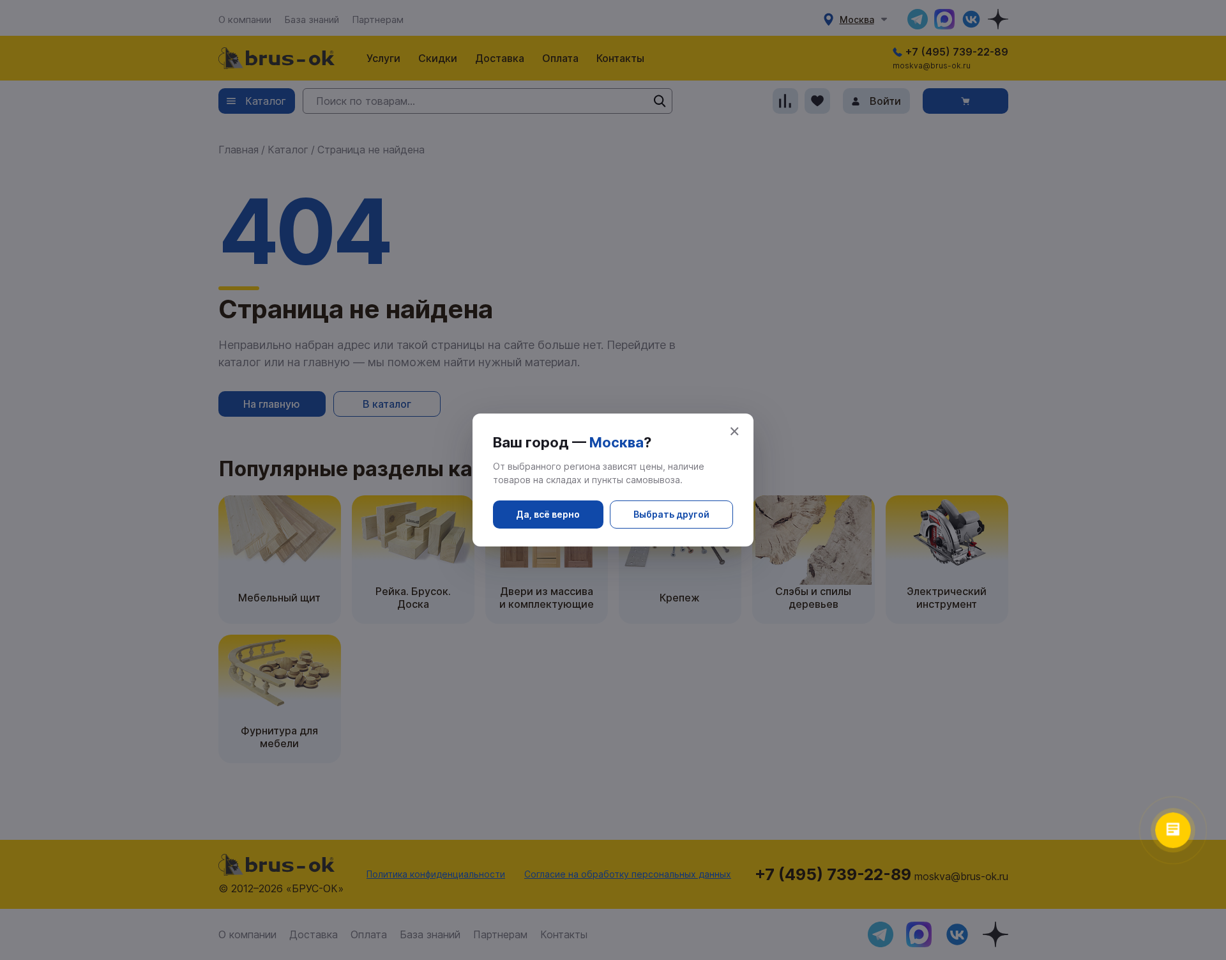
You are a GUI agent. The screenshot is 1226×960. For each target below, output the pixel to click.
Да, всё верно (548, 514)
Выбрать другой (671, 514)
